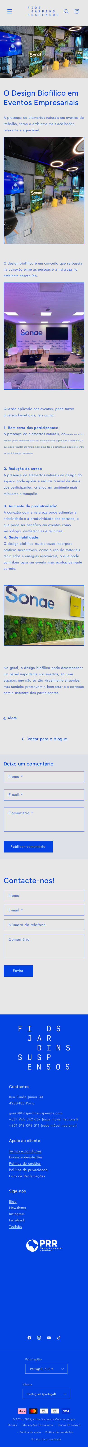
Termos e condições (25, 1151)
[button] (9, 11)
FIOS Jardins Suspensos (39, 1419)
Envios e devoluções (26, 1157)
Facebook (17, 1220)
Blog (13, 1201)
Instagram (17, 1213)
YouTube (15, 1226)
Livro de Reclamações (27, 1176)
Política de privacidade (28, 1169)
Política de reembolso (59, 1432)
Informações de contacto (37, 1425)
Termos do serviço (69, 1425)
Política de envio (30, 1432)
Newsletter (17, 1207)
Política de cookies (25, 1163)
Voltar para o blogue (47, 739)
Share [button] (12, 717)
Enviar (18, 970)
